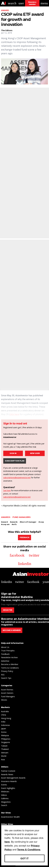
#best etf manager (28, 522)
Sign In (13, 453)
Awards (5, 517)
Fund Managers (22, 517)
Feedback (24, 537)
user (21, 3)
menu (44, 3)
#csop (41, 522)
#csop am (5, 524)
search (12, 3)
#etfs (14, 524)
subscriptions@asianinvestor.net (17, 477)
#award (4, 522)
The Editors (6, 30)
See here (7, 490)
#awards (14, 522)
